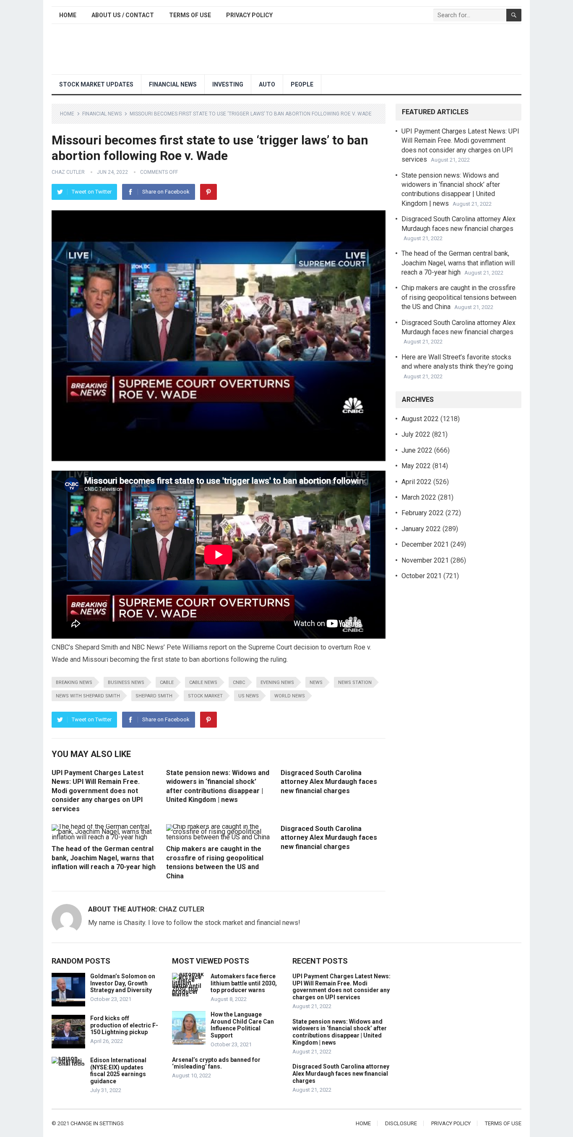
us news (248, 696)
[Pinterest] (208, 192)
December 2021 (425, 544)
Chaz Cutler (68, 172)
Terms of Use (190, 15)
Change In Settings (97, 1123)
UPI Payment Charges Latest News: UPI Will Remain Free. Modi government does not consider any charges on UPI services (97, 791)
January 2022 (421, 529)
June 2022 (416, 450)
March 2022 (418, 497)
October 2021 (421, 576)
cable (167, 682)
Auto (267, 84)
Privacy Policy (249, 15)
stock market (205, 696)
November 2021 (425, 560)
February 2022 (422, 513)
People (302, 84)
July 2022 (415, 434)
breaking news (74, 682)
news (316, 682)
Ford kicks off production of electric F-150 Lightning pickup (124, 1025)
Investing (227, 84)
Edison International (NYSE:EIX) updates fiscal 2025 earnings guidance (118, 1071)
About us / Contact (122, 15)
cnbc (239, 682)
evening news (277, 682)
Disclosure (401, 1123)
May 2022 (416, 466)
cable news (203, 682)
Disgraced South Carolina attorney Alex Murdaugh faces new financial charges (329, 782)
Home (67, 15)
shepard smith (153, 696)
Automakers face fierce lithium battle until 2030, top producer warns (244, 983)
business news (126, 682)
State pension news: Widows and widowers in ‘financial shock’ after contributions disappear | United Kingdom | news (339, 1032)
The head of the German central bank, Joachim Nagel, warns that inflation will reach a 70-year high (104, 858)
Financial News (173, 84)
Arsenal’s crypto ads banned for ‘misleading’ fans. (216, 1063)
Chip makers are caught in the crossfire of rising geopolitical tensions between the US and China (458, 297)
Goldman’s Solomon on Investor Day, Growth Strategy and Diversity (122, 983)
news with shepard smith (88, 696)
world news (289, 696)
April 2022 (416, 482)
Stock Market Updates (96, 84)
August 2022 (420, 419)
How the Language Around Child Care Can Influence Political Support (242, 1025)
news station (355, 682)
